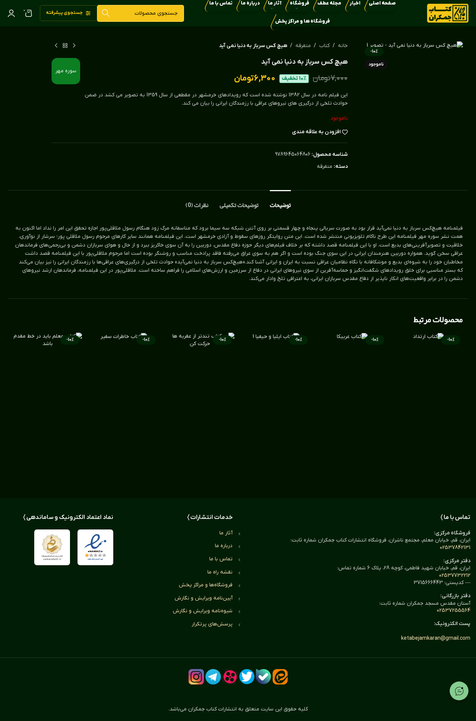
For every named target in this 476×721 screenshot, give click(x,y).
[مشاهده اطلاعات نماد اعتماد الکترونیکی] (95, 547)
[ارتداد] (428, 408)
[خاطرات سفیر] (124, 408)
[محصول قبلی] (74, 45)
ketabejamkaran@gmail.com (435, 638)
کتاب (324, 45)
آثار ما (226, 533)
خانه (343, 45)
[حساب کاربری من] (11, 13)
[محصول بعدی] (56, 45)
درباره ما (224, 545)
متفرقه (303, 45)
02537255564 (453, 610)
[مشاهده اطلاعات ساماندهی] (52, 547)
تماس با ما (221, 559)
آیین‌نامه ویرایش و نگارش (204, 598)
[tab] (280, 201)
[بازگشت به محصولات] (65, 45)
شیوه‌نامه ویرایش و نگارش (203, 611)
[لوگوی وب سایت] (447, 13)
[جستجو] (105, 13)
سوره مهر (65, 71)
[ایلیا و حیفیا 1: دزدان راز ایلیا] (276, 408)
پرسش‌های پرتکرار (212, 624)
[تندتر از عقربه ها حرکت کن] (200, 408)
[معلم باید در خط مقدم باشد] (47, 408)
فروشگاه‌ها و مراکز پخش (206, 585)
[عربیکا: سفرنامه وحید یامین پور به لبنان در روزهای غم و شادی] (352, 408)
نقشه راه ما (220, 572)
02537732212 (454, 575)
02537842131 (455, 547)
